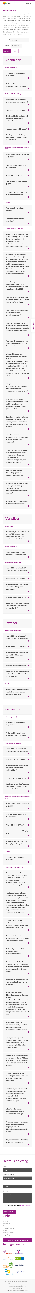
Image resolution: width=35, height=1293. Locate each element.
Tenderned (6, 1223)
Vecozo (5, 1226)
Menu (28, 3)
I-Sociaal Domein (8, 1228)
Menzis (5, 1230)
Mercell (5, 1221)
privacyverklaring (25, 1206)
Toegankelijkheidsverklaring (12, 1235)
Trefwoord (6, 40)
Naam (5, 1166)
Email (4, 1183)
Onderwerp (6, 45)
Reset (15, 51)
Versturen (8, 1212)
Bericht (5, 1191)
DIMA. (27, 1290)
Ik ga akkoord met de (19, 1206)
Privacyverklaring (8, 1232)
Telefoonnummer (8, 1175)
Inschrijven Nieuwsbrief (16, 1240)
